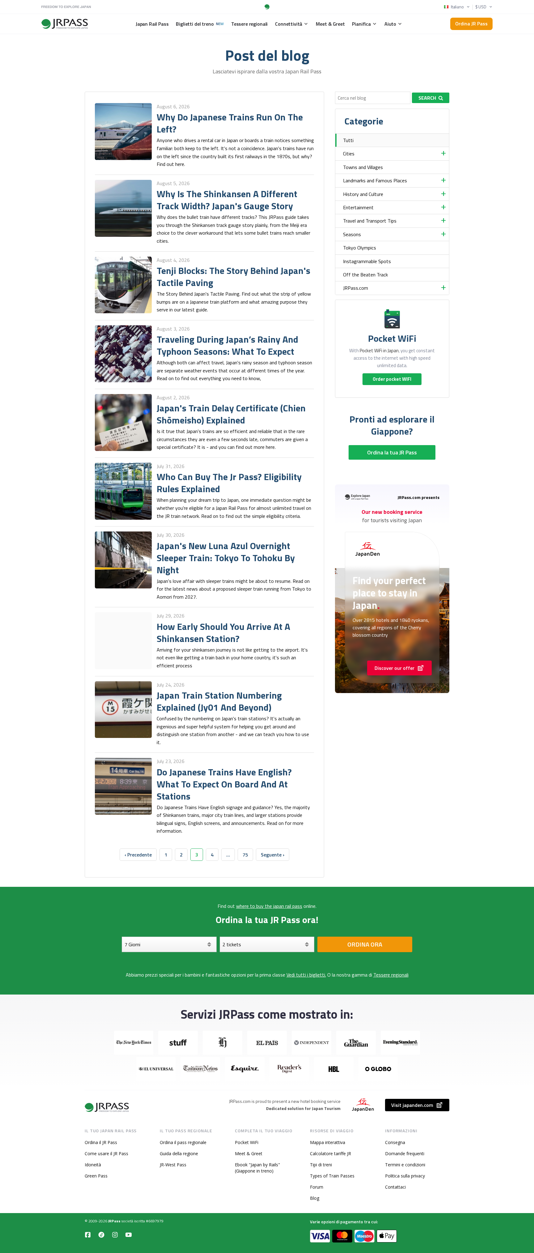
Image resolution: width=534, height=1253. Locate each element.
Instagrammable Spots (367, 261)
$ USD (480, 6)
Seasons (352, 234)
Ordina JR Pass (471, 23)
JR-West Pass (173, 1165)
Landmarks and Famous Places (375, 180)
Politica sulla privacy (405, 1176)
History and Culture (363, 194)
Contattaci (395, 1187)
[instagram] (115, 1234)
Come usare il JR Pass (106, 1153)
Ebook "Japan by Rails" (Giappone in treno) (257, 1168)
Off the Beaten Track (365, 274)
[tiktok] (101, 1234)
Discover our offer (394, 668)
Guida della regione (179, 1153)
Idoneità (93, 1165)
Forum (316, 1187)
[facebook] (88, 1234)
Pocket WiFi (246, 1142)
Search (427, 98)
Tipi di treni (321, 1165)
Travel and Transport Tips (369, 220)
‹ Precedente (138, 854)
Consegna (395, 1142)
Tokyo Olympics (359, 247)
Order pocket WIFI (392, 379)
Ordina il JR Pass (101, 1142)
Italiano (457, 6)
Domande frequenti (404, 1153)
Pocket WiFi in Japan (379, 350)
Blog (314, 1198)
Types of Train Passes (332, 1176)
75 (245, 854)
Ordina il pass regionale (183, 1142)
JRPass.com (355, 288)
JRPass (114, 1221)
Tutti (348, 140)
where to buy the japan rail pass (269, 906)
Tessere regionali (391, 974)
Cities (348, 153)
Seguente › (272, 854)
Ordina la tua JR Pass (392, 452)
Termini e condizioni (405, 1165)
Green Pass (96, 1176)
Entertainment (358, 207)
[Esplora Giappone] (107, 1107)
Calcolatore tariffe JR (330, 1153)
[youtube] (128, 1234)
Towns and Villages (363, 167)
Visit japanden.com (412, 1105)
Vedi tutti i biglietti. (306, 974)
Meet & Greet (248, 1153)
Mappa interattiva (327, 1142)
